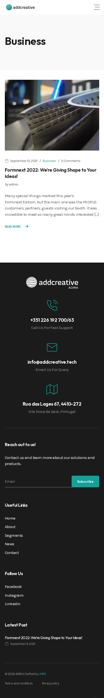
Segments (14, 535)
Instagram (14, 595)
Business (49, 161)
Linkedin (13, 603)
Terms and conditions (19, 683)
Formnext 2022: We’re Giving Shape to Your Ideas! (43, 637)
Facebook (13, 586)
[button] (96, 7)
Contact (12, 552)
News (9, 543)
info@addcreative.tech (52, 362)
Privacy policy (50, 683)
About (10, 526)
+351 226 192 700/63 (52, 320)
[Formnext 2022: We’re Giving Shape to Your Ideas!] (52, 114)
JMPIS (42, 674)
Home (10, 518)
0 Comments (70, 161)
